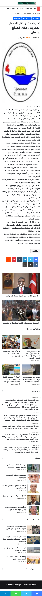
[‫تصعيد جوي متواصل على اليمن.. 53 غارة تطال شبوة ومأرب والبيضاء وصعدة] (31, 369)
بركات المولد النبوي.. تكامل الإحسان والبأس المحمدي (16, 466)
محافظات (17, 18)
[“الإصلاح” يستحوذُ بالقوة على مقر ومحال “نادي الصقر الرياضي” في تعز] (11, 369)
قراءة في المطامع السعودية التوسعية (16, 476)
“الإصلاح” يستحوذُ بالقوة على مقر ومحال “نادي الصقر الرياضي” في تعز (11, 379)
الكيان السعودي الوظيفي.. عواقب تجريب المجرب (14, 486)
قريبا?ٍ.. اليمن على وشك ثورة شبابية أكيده (11, 352)
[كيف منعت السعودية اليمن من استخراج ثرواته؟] (33, 550)
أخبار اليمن (18, 13)
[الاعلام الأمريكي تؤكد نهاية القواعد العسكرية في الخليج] (33, 529)
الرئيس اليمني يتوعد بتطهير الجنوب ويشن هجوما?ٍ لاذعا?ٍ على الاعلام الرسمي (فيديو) (31, 354)
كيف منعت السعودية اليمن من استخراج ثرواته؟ (15, 549)
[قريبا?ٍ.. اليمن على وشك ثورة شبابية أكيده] (11, 342)
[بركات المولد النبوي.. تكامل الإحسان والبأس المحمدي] (33, 468)
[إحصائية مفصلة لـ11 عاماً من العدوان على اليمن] (33, 560)
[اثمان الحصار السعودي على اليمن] (33, 500)
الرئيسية (36, 13)
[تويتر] (30, 259)
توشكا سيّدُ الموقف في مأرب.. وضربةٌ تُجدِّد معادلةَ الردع (15, 508)
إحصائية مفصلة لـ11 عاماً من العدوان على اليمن (16, 557)
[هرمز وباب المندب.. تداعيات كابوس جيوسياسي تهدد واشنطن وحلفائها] (33, 540)
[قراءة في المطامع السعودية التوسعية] (33, 478)
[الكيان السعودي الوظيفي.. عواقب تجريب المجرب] (33, 488)
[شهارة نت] (27, 3)
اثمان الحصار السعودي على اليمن (14, 496)
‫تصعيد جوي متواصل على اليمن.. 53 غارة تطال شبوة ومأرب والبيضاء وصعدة (31, 379)
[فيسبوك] (35, 259)
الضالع (34, 251)
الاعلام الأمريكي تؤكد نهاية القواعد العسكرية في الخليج (16, 527)
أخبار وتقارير (27, 13)
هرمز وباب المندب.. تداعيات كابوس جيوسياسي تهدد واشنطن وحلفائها (14, 539)
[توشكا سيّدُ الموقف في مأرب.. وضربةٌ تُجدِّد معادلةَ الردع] (33, 510)
